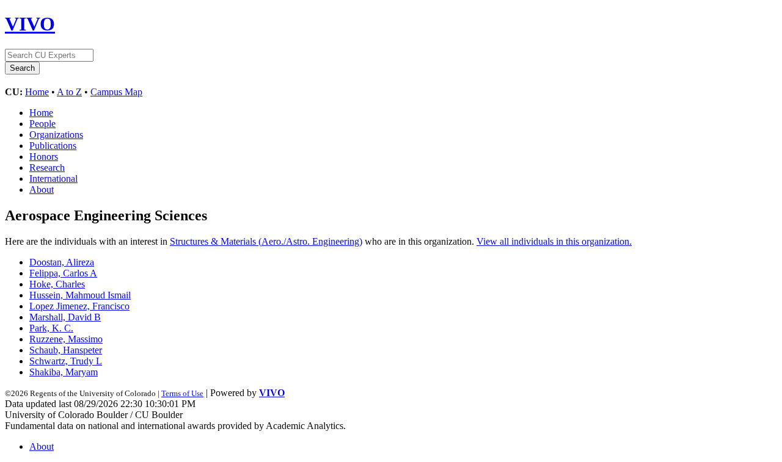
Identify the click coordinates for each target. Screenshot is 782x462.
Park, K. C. (51, 328)
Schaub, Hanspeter (65, 350)
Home (37, 92)
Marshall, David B (65, 317)
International (53, 178)
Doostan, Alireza (61, 262)
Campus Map (116, 92)
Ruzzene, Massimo (66, 339)
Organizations (56, 134)
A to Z (69, 92)
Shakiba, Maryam (63, 372)
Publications (52, 145)
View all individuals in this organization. (554, 241)
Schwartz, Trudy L (65, 361)
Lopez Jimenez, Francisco (79, 306)
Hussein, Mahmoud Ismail (80, 295)
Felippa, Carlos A (63, 273)
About (41, 189)
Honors (43, 156)
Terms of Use (182, 393)
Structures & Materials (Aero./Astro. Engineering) (266, 241)
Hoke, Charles (57, 284)
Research (47, 167)
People (42, 123)
